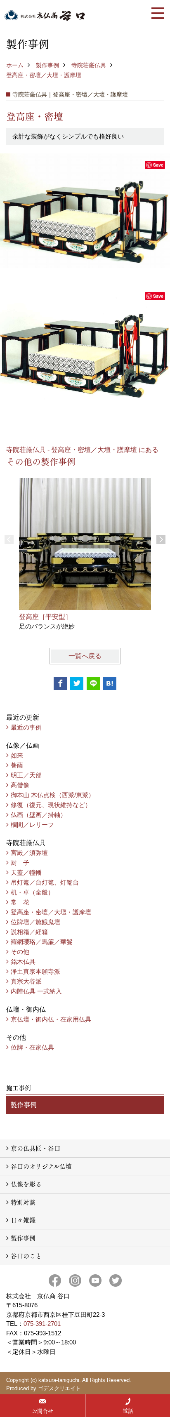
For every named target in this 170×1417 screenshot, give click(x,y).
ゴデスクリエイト (59, 1388)
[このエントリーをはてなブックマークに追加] (109, 683)
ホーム (15, 65)
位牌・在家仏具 (32, 1047)
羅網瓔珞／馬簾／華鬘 (42, 941)
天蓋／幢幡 (26, 872)
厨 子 (20, 862)
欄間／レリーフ (32, 824)
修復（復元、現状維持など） (51, 804)
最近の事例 (26, 727)
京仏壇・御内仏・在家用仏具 (51, 1019)
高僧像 (20, 785)
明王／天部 (26, 775)
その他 (20, 951)
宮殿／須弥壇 (29, 852)
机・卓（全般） (32, 892)
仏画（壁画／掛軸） (38, 814)
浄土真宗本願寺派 (35, 971)
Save (158, 165)
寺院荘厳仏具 (88, 65)
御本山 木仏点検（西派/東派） (52, 794)
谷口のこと (26, 1255)
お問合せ (42, 1410)
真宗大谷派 (26, 981)
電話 (128, 1410)
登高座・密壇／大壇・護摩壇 (43, 75)
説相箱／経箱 (29, 931)
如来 (17, 755)
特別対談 (23, 1202)
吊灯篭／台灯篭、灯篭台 (45, 882)
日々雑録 (23, 1220)
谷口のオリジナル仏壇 (41, 1166)
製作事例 (47, 65)
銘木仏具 (23, 961)
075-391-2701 (42, 1323)
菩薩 (17, 765)
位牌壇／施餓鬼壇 (35, 921)
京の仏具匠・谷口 (35, 1148)
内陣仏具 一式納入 (36, 991)
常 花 (20, 902)
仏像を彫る (26, 1184)
